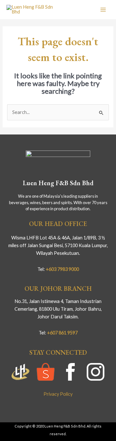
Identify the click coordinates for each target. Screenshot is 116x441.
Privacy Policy (58, 394)
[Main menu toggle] (103, 9)
